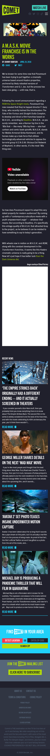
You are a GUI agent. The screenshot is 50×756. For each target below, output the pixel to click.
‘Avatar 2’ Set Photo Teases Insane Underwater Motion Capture (21, 521)
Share (7, 65)
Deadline (27, 119)
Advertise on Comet (25, 707)
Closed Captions (25, 722)
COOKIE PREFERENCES (14, 745)
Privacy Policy (25, 702)
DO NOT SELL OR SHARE (36, 745)
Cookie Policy (36, 697)
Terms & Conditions (17, 697)
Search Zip (25, 646)
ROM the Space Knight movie (15, 103)
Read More (7, 426)
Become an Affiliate (25, 712)
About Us (18, 690)
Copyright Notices (25, 717)
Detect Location (12, 640)
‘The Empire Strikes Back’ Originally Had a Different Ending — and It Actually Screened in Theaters (21, 395)
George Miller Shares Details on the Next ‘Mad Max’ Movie (23, 459)
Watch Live (39, 7)
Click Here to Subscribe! (25, 672)
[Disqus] (25, 305)
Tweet (20, 65)
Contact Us (31, 690)
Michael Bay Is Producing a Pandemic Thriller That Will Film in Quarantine (22, 583)
